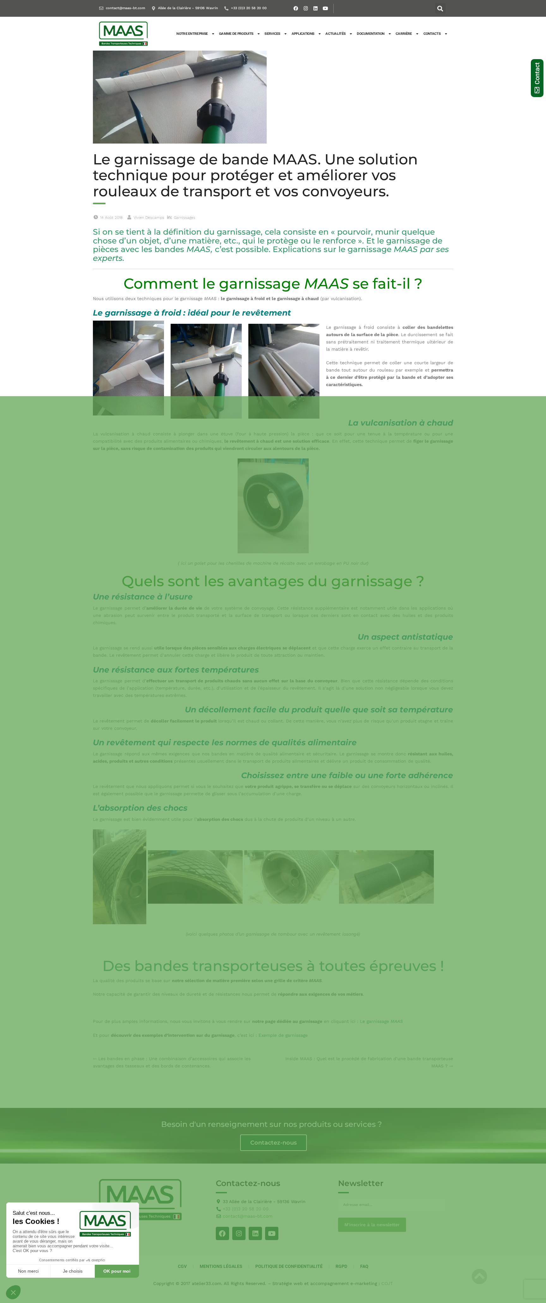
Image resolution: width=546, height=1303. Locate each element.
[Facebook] (296, 8)
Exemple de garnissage (283, 1035)
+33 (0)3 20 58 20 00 (249, 8)
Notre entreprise (192, 34)
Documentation (370, 34)
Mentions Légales (221, 1266)
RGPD (341, 1266)
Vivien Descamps (149, 217)
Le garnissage (381, 1021)
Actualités (335, 34)
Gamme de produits (236, 34)
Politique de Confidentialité (289, 1266)
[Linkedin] (315, 8)
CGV (182, 1266)
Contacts (431, 34)
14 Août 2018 (111, 217)
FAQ (364, 1266)
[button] (440, 8)
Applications (303, 34)
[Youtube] (325, 8)
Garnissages (184, 217)
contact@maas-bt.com (125, 8)
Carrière (404, 34)
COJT (387, 1283)
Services (272, 34)
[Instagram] (306, 8)
